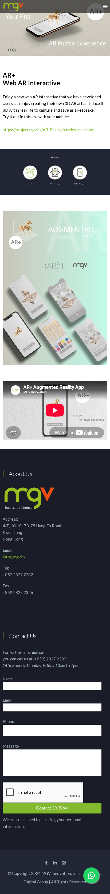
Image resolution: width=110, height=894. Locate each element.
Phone (8, 721)
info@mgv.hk (14, 556)
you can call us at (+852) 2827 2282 (34, 658)
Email (7, 700)
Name (8, 678)
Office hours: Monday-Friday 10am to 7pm (40, 665)
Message (11, 746)
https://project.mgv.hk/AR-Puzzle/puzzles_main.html (48, 129)
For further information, (24, 652)
